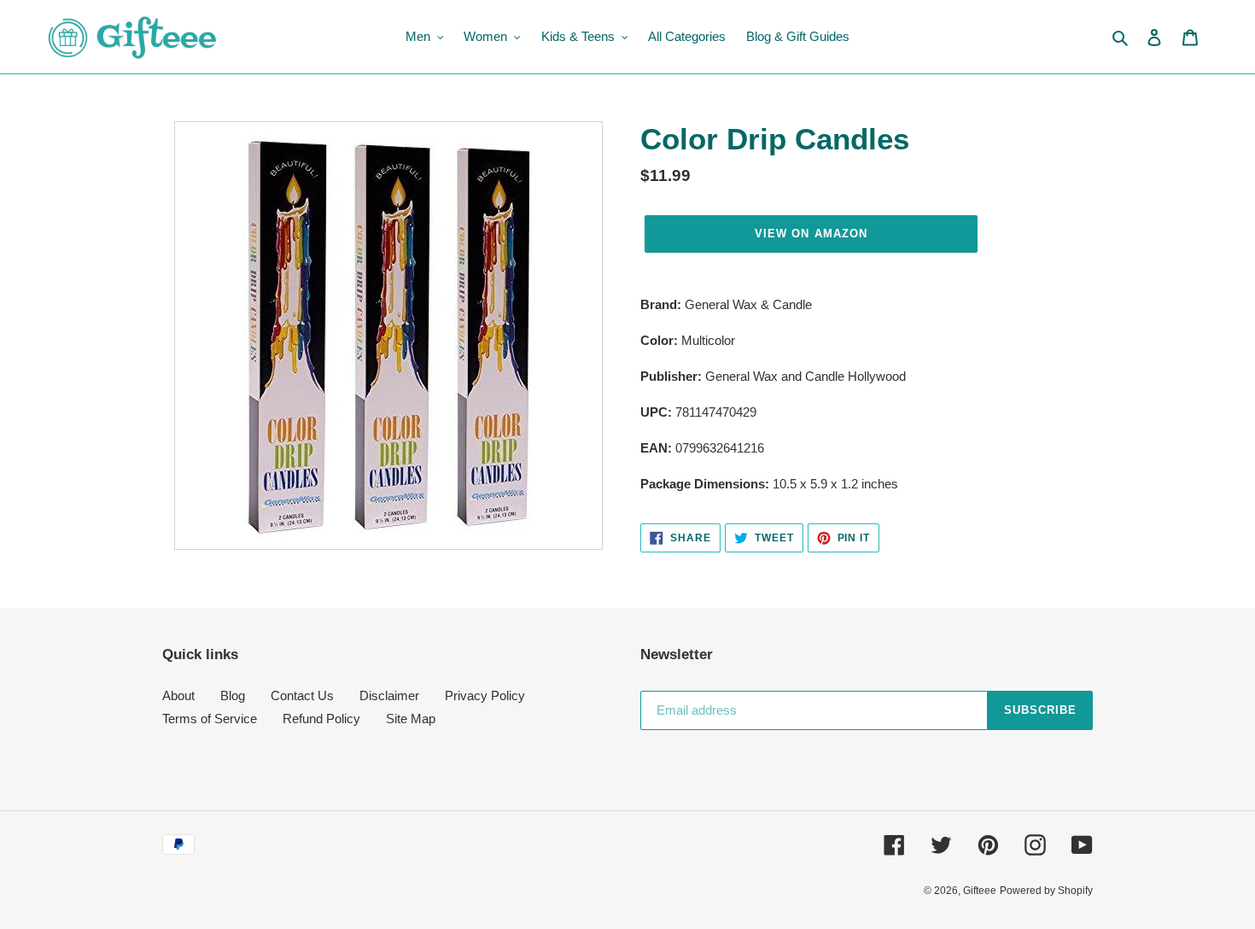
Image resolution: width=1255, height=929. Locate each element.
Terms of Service (209, 718)
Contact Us (302, 695)
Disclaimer (389, 695)
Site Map (410, 718)
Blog (232, 695)
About (178, 695)
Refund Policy (321, 718)
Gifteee (979, 891)
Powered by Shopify (1046, 891)
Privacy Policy (485, 695)
